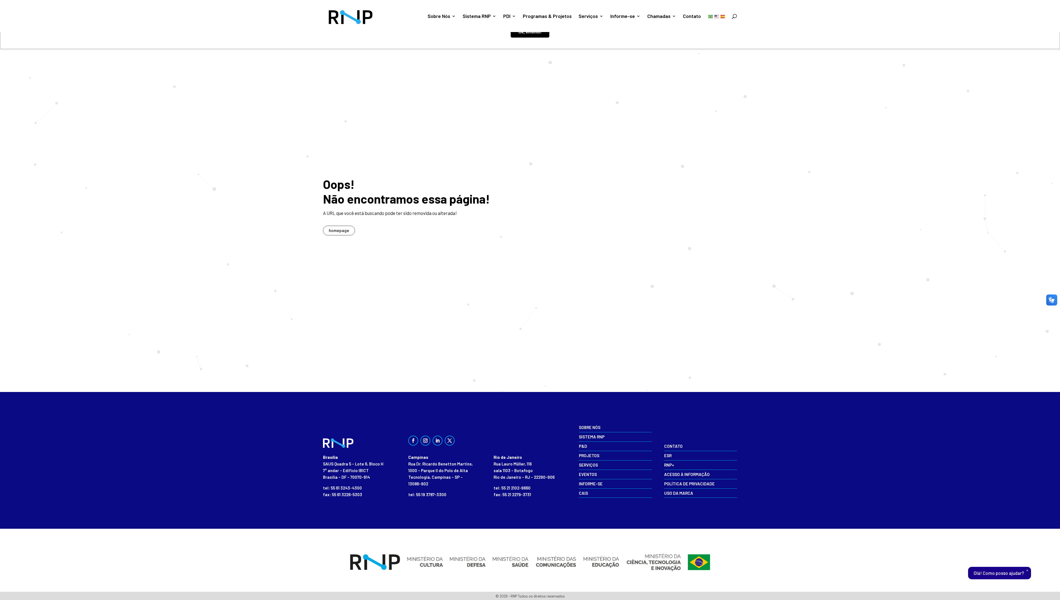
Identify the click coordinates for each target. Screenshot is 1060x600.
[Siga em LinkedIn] (437, 441)
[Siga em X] (450, 441)
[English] (716, 16)
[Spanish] (722, 16)
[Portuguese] (710, 16)
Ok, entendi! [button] (530, 32)
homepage (339, 230)
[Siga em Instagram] (425, 441)
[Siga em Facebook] (413, 441)
